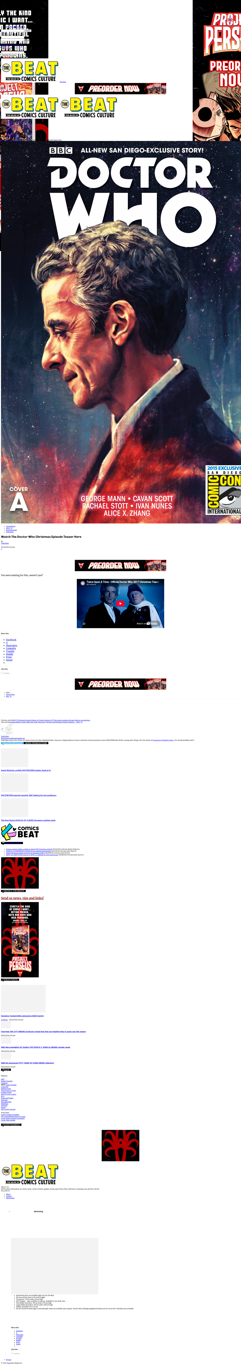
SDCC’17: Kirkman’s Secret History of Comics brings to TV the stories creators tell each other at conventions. (51, 720)
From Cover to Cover (8, 1090)
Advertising (10, 1198)
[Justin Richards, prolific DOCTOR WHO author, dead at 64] (14, 766)
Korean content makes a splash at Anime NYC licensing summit (29, 849)
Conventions (10, 140)
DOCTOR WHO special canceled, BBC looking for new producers (28, 795)
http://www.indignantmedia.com (13, 738)
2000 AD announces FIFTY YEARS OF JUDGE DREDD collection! (27, 1063)
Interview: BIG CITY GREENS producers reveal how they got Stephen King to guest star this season (43, 1031)
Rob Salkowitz (6, 1102)
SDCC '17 (18, 140)
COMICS (9, 122)
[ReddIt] (41, 552)
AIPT (3, 1079)
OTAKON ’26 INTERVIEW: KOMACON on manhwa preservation (28, 851)
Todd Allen (5, 543)
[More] (68, 552)
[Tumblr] (59, 552)
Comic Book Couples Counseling (13, 1118)
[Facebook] (5, 552)
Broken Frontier (7, 1081)
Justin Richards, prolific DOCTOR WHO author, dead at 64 (26, 770)
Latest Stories (15, 843)
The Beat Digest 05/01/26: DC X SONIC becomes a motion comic (28, 820)
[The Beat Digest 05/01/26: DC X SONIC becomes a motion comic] (14, 816)
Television (10, 532)
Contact (9, 1196)
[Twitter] (14, 552)
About (8, 1194)
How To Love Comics (8, 1094)
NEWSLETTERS (11, 137)
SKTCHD (4, 1106)
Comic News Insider (8, 1120)
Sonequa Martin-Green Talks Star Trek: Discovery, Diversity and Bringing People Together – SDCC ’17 (45, 722)
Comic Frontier (11, 1085)
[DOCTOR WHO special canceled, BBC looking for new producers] (14, 791)
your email (28, 52)
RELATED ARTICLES (12, 743)
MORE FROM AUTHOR (36, 743)
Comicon (4, 1083)
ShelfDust (4, 1104)
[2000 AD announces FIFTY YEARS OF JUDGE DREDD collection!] (6, 1059)
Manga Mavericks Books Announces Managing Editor (25, 853)
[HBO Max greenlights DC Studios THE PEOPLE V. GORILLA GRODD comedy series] (6, 1043)
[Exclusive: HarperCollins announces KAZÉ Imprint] (23, 1012)
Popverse (4, 1100)
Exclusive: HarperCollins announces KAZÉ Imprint (22, 1016)
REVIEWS (9, 131)
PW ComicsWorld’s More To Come (13, 1116)
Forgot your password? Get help (12, 45)
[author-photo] (7, 734)
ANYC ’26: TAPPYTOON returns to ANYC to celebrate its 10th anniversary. (32, 855)
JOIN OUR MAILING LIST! (15, 27)
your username (29, 37)
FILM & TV (10, 123)
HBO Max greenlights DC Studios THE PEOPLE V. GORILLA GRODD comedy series (35, 1047)
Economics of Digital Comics (163, 740)
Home (3, 140)
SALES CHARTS (11, 129)
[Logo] (30, 118)
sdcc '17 (8, 696)
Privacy (3, 46)
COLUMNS (10, 133)
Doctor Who (10, 694)
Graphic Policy (6, 1092)
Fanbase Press (6, 1089)
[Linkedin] (32, 552)
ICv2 (2, 1096)
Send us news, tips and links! (22, 898)
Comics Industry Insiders (10, 1115)
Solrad (3, 1107)
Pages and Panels (7, 1098)
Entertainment (11, 530)
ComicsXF (4, 1087)
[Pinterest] (23, 552)
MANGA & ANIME (12, 125)
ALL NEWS (10, 135)
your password (29, 40)
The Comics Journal (8, 1109)
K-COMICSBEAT (12, 127)
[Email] (50, 552)
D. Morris (4, 1020)
